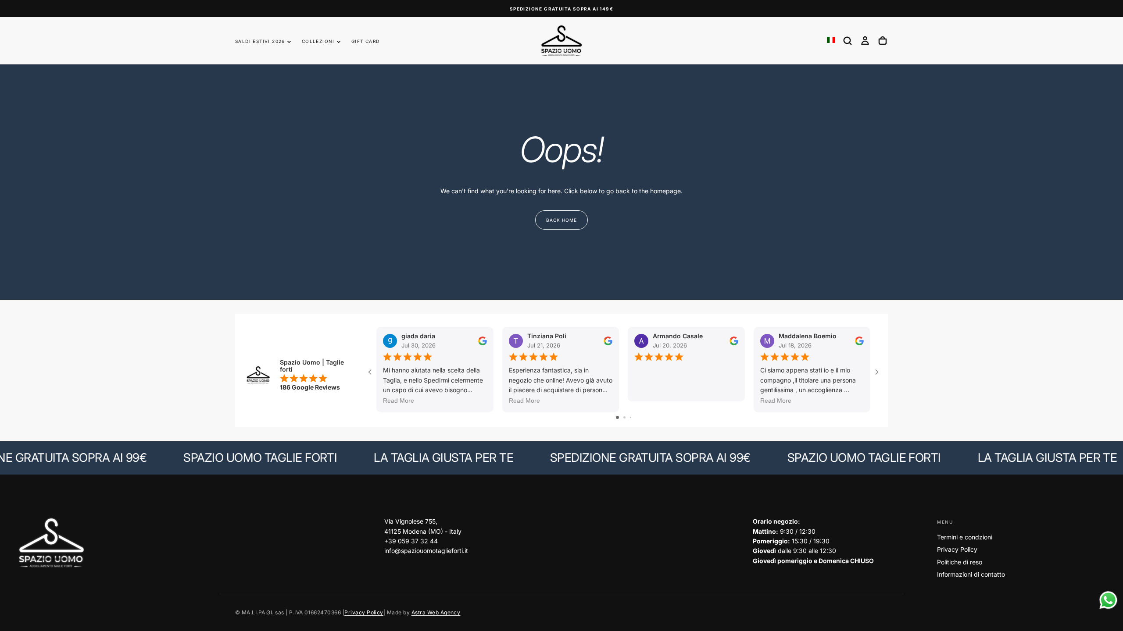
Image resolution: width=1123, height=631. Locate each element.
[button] (847, 41)
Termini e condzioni (964, 537)
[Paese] (831, 40)
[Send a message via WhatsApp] (1108, 600)
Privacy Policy (957, 549)
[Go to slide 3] (630, 417)
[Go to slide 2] (624, 417)
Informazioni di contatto (971, 574)
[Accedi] (865, 41)
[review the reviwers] (482, 340)
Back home (561, 220)
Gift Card (365, 41)
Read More (398, 400)
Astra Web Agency (436, 612)
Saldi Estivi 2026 (260, 41)
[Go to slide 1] (617, 417)
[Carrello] (882, 41)
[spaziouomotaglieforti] (51, 543)
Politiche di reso (959, 562)
